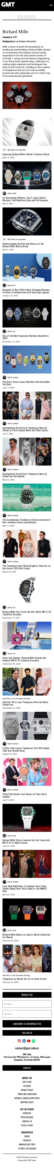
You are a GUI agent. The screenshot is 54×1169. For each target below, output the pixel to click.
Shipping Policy (27, 1102)
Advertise (27, 1113)
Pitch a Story (27, 1125)
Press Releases (27, 1117)
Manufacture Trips (27, 1144)
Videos (27, 1136)
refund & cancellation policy (27, 1098)
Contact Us (27, 1121)
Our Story (27, 1081)
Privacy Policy (27, 1090)
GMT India (32, 1160)
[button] (49, 5)
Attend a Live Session (27, 1148)
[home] (8, 5)
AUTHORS (27, 1086)
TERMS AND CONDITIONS (27, 1094)
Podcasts (27, 1140)
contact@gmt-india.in (27, 1047)
